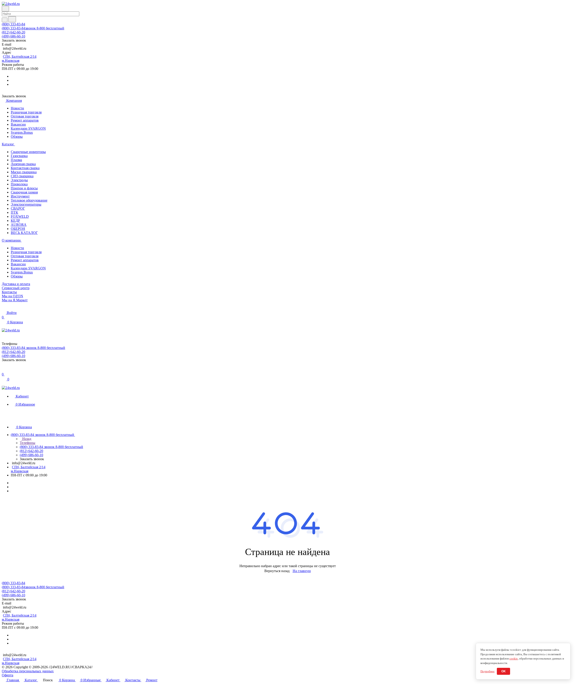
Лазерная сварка (23, 164)
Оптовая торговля (24, 116)
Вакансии (18, 124)
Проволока (19, 184)
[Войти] (4, 370)
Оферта (7, 675)
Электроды (19, 180)
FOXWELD (20, 216)
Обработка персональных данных (28, 671)
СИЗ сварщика (22, 176)
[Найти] (12, 19)
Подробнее (487, 671)
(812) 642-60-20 (13, 32)
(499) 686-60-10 (13, 36)
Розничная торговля (26, 112)
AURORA (19, 225)
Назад (26, 439)
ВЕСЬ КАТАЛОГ (24, 233)
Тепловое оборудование (29, 200)
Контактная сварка (25, 168)
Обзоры (17, 136)
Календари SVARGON (28, 128)
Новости (17, 108)
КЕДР (15, 220)
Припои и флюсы (24, 188)
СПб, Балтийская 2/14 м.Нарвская (19, 58)
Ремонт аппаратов (25, 120)
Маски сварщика (24, 172)
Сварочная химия (24, 192)
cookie (513, 658)
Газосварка (19, 156)
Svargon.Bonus (22, 132)
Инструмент (20, 196)
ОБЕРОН (18, 229)
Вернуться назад (277, 571)
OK (503, 671)
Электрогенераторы (26, 204)
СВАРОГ (18, 208)
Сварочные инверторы (28, 152)
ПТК (14, 212)
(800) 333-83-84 (13, 24)
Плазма (16, 160)
